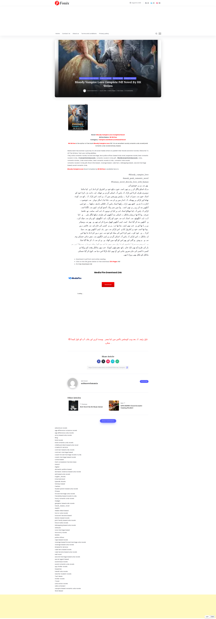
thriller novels (60, 579)
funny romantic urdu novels (64, 498)
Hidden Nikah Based (62, 511)
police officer (59, 537)
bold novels (59, 440)
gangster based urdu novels (64, 503)
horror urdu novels (61, 513)
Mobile (57, 535)
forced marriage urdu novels (65, 494)
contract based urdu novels (64, 450)
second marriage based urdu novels (67, 557)
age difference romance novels (66, 430)
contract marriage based (64, 452)
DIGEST (57, 464)
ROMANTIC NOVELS (61, 547)
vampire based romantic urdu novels (68, 588)
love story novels (61, 532)
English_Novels (60, 477)
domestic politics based (63, 469)
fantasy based (60, 484)
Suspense (58, 569)
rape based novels (61, 540)
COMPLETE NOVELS (61, 447)
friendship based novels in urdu (66, 496)
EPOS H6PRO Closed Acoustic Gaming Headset (131, 407)
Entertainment (60, 479)
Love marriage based (62, 530)
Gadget (57, 501)
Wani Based (59, 591)
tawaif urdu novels (61, 571)
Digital (57, 467)
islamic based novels (62, 518)
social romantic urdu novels (64, 564)
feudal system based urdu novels (66, 489)
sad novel (58, 554)
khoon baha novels (61, 523)
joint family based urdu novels (65, 520)
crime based (59, 460)
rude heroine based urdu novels (66, 552)
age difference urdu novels (64, 433)
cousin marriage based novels (65, 457)
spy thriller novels (61, 567)
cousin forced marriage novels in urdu (68, 455)
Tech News (59, 576)
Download (108, 285)
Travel (57, 581)
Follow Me (144, 381)
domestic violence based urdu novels (68, 472)
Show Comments (108, 421)
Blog (56, 438)
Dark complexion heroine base (65, 462)
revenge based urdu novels (64, 545)
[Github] (147, 3)
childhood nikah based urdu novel (66, 445)
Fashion (57, 486)
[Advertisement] (108, 19)
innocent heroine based (63, 516)
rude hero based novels (63, 550)
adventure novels (61, 428)
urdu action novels (61, 584)
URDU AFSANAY (60, 586)
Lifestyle (58, 528)
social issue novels (61, 562)
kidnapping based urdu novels (65, 525)
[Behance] (152, 3)
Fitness (57, 491)
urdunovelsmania (92, 90)
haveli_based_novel (62, 506)
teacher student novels (63, 574)
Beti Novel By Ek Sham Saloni (91, 407)
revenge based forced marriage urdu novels (70, 542)
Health (57, 508)
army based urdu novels (63, 435)
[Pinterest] (158, 3)
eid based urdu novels (62, 474)
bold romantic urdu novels (64, 443)
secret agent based (62, 559)
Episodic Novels (60, 481)
